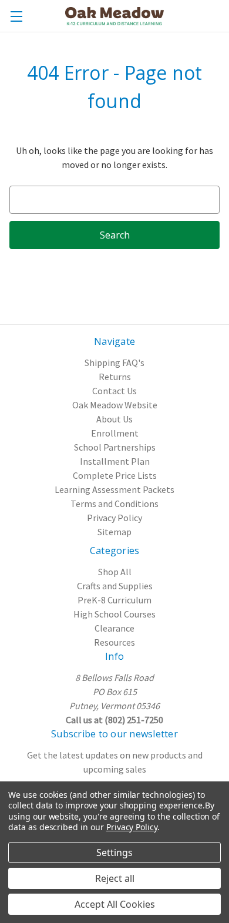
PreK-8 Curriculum (114, 600)
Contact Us (114, 391)
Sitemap (114, 532)
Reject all (114, 878)
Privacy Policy (114, 517)
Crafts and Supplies (115, 586)
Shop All (115, 572)
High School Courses (114, 614)
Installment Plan (115, 461)
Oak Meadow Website (114, 405)
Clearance (114, 628)
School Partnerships (115, 447)
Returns (115, 376)
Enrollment (115, 433)
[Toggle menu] (16, 16)
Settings (114, 852)
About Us (114, 419)
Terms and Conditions (114, 503)
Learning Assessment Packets (114, 489)
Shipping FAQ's (114, 362)
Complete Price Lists (115, 475)
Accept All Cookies (115, 904)
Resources (114, 642)
